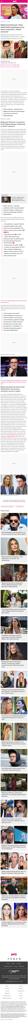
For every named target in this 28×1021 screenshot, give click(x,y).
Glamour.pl (7, 988)
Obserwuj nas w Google (9, 65)
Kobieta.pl (21, 988)
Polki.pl (21, 986)
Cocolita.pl (7, 990)
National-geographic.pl (7, 998)
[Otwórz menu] (1, 1)
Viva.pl (21, 993)
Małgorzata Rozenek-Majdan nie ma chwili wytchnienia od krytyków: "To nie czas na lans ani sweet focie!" (14, 382)
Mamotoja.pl (7, 993)
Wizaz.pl (21, 995)
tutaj (11, 1019)
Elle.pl (7, 986)
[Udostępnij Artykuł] (17, 65)
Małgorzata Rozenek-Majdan (7, 506)
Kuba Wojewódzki (19, 506)
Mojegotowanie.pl (7, 995)
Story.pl (20, 998)
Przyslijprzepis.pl (21, 990)
